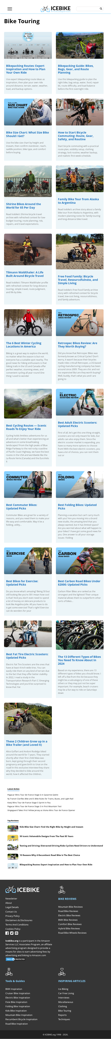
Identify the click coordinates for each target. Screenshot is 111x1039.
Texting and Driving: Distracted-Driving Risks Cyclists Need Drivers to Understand (61, 845)
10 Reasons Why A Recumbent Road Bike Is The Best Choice (50, 855)
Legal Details (12, 907)
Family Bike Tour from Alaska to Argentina (78, 200)
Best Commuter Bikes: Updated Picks (21, 506)
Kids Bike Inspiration (16, 1010)
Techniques (64, 1019)
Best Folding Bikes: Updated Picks (77, 506)
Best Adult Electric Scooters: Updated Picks (77, 424)
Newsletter (11, 898)
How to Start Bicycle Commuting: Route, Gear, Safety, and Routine (76, 136)
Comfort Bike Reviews (70, 924)
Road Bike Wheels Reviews (72, 932)
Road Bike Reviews (68, 911)
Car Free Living (66, 993)
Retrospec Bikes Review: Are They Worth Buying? (77, 344)
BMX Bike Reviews (68, 919)
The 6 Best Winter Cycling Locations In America (23, 344)
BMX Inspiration (13, 988)
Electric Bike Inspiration (17, 997)
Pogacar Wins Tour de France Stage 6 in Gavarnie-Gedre (32, 794)
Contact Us (11, 911)
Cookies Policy (12, 928)
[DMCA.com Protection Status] (15, 960)
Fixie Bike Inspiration (16, 1002)
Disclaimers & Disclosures (18, 920)
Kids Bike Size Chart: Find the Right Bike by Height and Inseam (51, 826)
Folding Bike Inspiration (17, 1006)
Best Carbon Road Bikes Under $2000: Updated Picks (79, 582)
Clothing (62, 1006)
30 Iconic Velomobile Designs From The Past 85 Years (46, 836)
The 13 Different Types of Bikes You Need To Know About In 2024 (79, 660)
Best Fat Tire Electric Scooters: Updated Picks (27, 655)
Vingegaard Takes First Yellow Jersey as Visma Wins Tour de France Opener (41, 810)
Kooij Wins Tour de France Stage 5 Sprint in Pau (29, 802)
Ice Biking (63, 988)
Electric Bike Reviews (69, 915)
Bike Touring (64, 1010)
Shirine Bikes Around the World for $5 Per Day (23, 205)
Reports (62, 1014)
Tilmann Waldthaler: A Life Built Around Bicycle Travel (25, 274)
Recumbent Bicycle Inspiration (21, 1019)
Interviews (63, 997)
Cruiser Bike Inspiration (17, 993)
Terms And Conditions (16, 924)
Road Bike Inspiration (16, 1023)
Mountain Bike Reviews (70, 906)
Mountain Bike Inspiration (18, 1014)
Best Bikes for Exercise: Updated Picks (22, 582)
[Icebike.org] (56, 9)
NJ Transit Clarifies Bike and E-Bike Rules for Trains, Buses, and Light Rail (40, 798)
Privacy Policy (12, 915)
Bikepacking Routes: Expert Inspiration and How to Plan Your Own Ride (25, 69)
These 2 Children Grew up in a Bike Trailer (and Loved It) (26, 743)
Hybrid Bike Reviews (69, 928)
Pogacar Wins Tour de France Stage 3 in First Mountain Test (34, 806)
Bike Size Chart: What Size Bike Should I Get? (27, 134)
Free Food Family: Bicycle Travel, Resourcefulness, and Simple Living (78, 279)
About (8, 902)
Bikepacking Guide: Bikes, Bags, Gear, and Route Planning (76, 69)
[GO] (101, 9)
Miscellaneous (65, 1002)
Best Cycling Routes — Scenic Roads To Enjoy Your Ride (26, 427)
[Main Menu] (9, 9)
